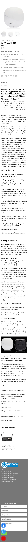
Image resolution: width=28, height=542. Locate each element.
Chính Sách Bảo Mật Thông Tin (9, 473)
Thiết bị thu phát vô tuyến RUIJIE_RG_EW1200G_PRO (8, 447)
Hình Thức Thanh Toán (7, 481)
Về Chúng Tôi (4, 469)
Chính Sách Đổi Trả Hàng (7, 475)
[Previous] (3, 17)
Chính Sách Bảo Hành (7, 471)
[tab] (14, 82)
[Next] (24, 17)
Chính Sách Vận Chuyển (7, 477)
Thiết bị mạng (10, 40)
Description (4, 82)
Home (2, 40)
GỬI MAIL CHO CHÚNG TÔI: (8, 503)
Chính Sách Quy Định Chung (8, 479)
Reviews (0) (4, 85)
